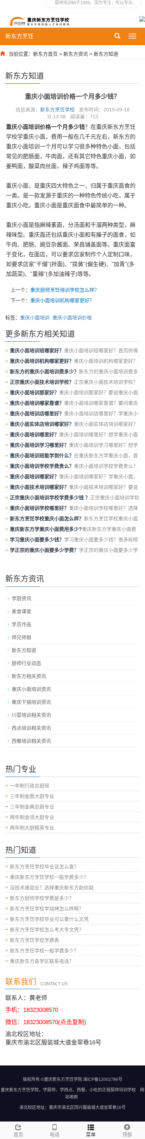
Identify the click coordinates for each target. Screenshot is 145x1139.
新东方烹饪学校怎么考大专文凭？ (47, 929)
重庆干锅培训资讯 (31, 702)
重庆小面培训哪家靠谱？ (37, 403)
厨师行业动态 (26, 663)
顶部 (127, 1134)
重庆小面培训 (35, 317)
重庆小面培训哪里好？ (34, 434)
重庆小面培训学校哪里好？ (39, 508)
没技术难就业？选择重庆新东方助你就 (52, 887)
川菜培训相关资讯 (31, 715)
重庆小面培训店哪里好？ (37, 413)
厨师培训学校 (123, 1090)
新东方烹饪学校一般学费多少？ (44, 950)
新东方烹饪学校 (57, 109)
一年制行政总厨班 (29, 786)
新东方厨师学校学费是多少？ (42, 898)
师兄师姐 (21, 637)
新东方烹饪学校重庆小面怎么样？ (47, 518)
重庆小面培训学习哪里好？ (39, 445)
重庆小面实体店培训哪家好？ (42, 424)
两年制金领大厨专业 (32, 817)
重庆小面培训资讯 (31, 689)
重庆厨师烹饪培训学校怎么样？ (64, 290)
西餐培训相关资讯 (31, 741)
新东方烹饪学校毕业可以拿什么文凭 (49, 919)
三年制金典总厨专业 (32, 807)
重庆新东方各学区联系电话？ (42, 961)
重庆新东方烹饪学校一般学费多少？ (49, 877)
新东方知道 (106, 54)
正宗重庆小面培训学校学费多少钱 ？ (50, 497)
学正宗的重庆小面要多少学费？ (44, 550)
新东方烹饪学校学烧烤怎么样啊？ (47, 908)
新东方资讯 (75, 54)
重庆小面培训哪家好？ (34, 476)
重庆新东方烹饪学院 (20, 1090)
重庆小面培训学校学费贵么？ (42, 466)
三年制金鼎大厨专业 (32, 796)
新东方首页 (45, 54)
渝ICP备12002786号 (102, 1079)
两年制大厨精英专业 (32, 828)
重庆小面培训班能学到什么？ (42, 455)
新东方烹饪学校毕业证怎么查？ (44, 866)
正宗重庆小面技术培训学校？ (42, 382)
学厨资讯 (21, 598)
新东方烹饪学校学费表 (34, 940)
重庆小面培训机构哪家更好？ (62, 300)
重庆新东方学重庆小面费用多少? (46, 529)
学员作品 (21, 624)
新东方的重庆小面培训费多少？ (44, 371)
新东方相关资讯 (29, 676)
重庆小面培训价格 (72, 317)
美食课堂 (21, 611)
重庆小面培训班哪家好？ (37, 350)
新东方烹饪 (19, 36)
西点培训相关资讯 (31, 728)
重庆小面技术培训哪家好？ (39, 487)
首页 (18, 1134)
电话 (54, 1134)
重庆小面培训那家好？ (34, 392)
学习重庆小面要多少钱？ (37, 539)
